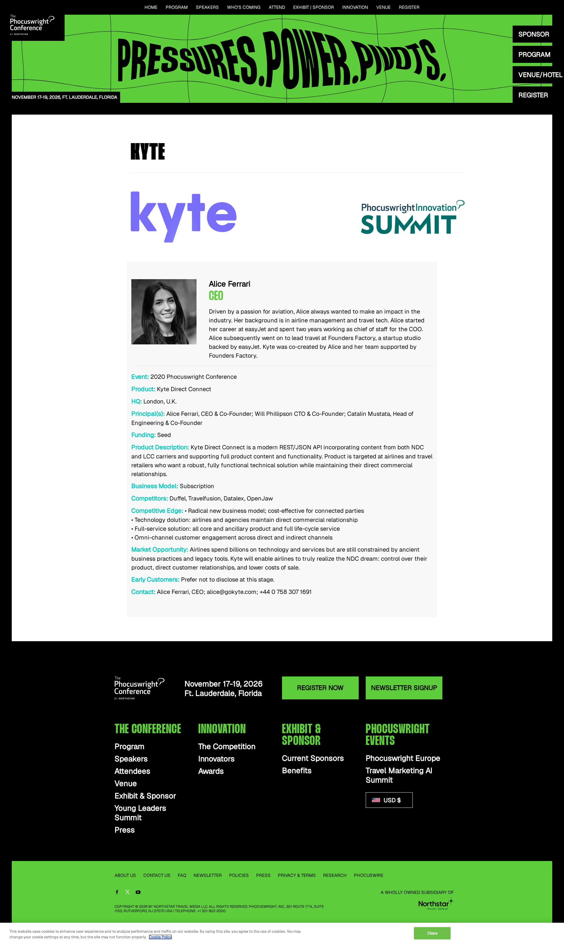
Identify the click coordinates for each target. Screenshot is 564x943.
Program (177, 7)
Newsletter (208, 875)
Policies (239, 875)
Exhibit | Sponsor (313, 7)
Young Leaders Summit (140, 813)
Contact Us (156, 875)
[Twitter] (127, 893)
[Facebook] (117, 892)
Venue (383, 7)
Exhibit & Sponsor (145, 796)
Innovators (216, 759)
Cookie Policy (160, 936)
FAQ (182, 875)
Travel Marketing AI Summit (399, 775)
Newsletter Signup (404, 688)
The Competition (227, 746)
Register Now (320, 688)
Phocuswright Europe (403, 758)
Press (125, 830)
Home (151, 7)
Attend (277, 7)
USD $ (391, 800)
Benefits (297, 770)
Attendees (132, 771)
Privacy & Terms (297, 875)
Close (432, 933)
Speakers (207, 7)
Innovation (355, 7)
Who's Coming (244, 7)
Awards (211, 771)
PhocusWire (368, 875)
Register (409, 7)
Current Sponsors (313, 758)
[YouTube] (138, 892)
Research (335, 875)
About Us (125, 875)
